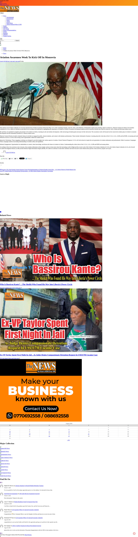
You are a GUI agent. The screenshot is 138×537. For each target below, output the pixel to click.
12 (49, 432)
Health (5, 26)
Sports (8, 20)
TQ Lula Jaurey (4, 358)
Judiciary (5, 27)
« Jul (68, 440)
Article (8, 21)
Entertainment (9, 18)
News (4, 16)
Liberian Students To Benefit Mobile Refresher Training (29, 485)
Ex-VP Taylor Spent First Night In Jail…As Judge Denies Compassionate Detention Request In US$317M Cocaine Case (49, 355)
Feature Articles (7, 36)
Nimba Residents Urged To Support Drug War (26, 501)
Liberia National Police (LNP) (14, 24)
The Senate (6, 29)
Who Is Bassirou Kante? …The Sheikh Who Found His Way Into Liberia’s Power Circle (36, 284)
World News (9, 23)
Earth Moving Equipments (10, 493)
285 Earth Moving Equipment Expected (29, 493)
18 (29, 434)
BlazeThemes (28, 534)
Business (5, 33)
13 (69, 432)
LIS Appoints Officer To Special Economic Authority (25, 509)
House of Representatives (9, 30)
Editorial (5, 34)
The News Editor (4, 287)
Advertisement (10, 17)
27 (69, 436)
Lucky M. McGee (4, 61)
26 (49, 436)
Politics (5, 31)
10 (10, 432)
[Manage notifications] (134, 533)
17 (10, 434)
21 (88, 434)
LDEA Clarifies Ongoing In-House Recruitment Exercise (26, 525)
